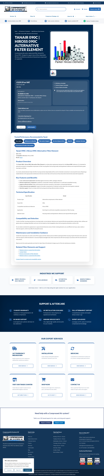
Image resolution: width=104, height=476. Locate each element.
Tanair (21, 157)
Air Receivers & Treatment (24, 31)
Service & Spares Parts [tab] (59, 141)
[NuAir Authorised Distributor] (90, 461)
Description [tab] (19, 141)
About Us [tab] (70, 141)
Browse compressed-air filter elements (28, 253)
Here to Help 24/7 (84, 433)
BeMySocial (72, 474)
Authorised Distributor (85, 451)
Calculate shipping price (24, 116)
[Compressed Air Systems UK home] (15, 9)
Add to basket (31, 127)
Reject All (18, 470)
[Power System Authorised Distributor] (97, 461)
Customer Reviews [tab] (80, 141)
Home (16, 31)
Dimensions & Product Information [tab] (25, 145)
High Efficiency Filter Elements (37, 31)
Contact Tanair (23, 251)
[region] (18, 465)
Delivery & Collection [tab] (30, 141)
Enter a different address (25, 121)
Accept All (27, 470)
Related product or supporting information (29, 250)
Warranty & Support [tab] (44, 141)
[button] (53, 73)
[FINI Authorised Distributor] (82, 461)
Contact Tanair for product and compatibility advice (28, 259)
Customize (9, 470)
